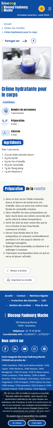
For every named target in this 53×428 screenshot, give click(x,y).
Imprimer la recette (21, 280)
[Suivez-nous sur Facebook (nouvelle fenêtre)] (5, 348)
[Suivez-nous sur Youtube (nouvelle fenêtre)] (24, 348)
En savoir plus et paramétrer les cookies (26, 416)
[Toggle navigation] (49, 9)
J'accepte (36, 423)
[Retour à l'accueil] (9, 3)
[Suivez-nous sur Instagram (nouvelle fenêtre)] (34, 348)
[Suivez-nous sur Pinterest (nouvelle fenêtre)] (44, 348)
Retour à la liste (18, 270)
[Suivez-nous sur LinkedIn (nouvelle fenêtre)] (15, 348)
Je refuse (16, 423)
